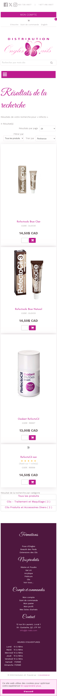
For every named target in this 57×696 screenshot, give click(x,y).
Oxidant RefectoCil (28, 419)
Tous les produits (28, 496)
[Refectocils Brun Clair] (28, 180)
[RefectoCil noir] (28, 447)
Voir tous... (28, 582)
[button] (28, 20)
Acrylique (28, 573)
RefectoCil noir (28, 457)
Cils (28, 579)
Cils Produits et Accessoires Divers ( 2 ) (28, 507)
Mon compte (28, 14)
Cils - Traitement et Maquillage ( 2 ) (28, 501)
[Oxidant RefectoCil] (28, 373)
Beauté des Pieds (28, 549)
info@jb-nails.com (28, 630)
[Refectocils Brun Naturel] (28, 275)
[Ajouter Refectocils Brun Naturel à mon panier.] (32, 327)
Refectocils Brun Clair (28, 222)
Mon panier (28, 603)
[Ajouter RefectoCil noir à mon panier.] (32, 482)
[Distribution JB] (28, 47)
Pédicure (28, 576)
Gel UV (28, 570)
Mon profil (28, 606)
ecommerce (44, 675)
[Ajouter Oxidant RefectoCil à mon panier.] (32, 437)
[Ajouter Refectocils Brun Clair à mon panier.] (32, 240)
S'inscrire (14, 24)
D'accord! (28, 691)
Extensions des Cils (28, 552)
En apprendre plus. (31, 685)
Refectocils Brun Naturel (28, 309)
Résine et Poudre (29, 567)
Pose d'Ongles (28, 546)
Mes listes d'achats (28, 609)
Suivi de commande (29, 24)
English (44, 24)
